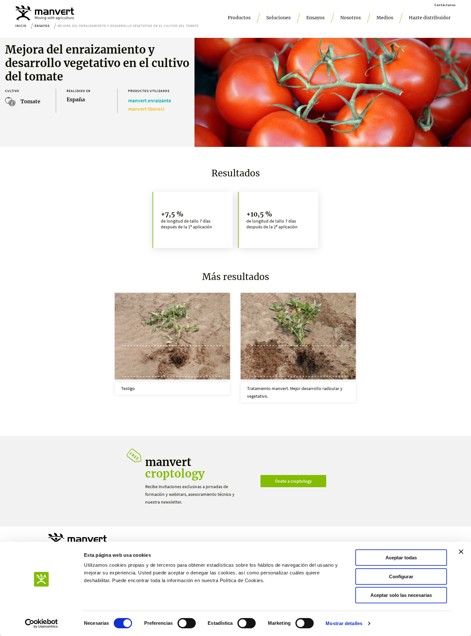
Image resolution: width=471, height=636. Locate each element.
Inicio (21, 26)
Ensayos (315, 18)
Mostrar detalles (344, 623)
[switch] (187, 623)
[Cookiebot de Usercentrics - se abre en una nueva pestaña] (41, 623)
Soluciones (278, 18)
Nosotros (350, 18)
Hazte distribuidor (429, 18)
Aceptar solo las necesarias (401, 595)
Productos (239, 18)
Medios (384, 18)
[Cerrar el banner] (461, 551)
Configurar (401, 576)
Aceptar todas (401, 557)
